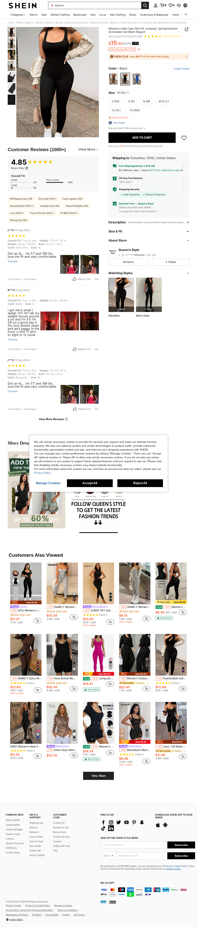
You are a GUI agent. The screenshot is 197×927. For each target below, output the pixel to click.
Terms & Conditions (67, 910)
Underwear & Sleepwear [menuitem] (154, 14)
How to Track (36, 841)
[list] (125, 825)
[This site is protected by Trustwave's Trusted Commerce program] (103, 902)
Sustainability (13, 825)
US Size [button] (121, 92)
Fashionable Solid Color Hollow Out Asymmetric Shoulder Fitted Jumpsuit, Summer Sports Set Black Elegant (171, 678)
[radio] (113, 79)
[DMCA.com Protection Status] (112, 902)
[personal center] (155, 5)
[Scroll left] (181, 14)
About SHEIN (13, 820)
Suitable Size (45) (49, 205)
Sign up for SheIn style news (119, 838)
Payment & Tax (61, 827)
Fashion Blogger (14, 829)
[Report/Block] (96, 279)
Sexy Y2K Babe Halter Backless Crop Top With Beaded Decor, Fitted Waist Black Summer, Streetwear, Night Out (171, 746)
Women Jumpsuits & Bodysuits (71, 22)
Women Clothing (44, 22)
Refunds (33, 832)
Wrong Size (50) (18, 220)
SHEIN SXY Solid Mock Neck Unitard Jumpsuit (99, 610)
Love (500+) (16, 213)
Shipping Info (36, 823)
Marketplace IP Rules (17, 914)
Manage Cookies (63, 905)
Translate (13, 261)
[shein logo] (23, 5)
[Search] (145, 5)
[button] (178, 5)
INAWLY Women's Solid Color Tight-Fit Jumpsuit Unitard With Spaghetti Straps (135, 606)
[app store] (158, 826)
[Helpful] (74, 279)
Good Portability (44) (77, 205)
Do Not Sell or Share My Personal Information (29, 910)
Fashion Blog (13, 852)
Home (11, 22)
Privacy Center (13, 905)
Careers (10, 838)
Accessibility (52, 914)
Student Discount (15, 843)
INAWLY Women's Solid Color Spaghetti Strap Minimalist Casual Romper (62, 606)
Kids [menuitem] (93, 14)
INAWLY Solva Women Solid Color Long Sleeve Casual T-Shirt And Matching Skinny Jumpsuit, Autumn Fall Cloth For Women (26, 678)
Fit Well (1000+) (69, 213)
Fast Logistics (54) (73, 198)
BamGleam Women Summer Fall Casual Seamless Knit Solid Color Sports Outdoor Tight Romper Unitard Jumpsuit (135, 750)
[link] (163, 5)
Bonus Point (59, 832)
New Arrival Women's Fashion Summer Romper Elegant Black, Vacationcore (62, 678)
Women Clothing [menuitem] (60, 14)
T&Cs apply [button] (125, 181)
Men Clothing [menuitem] (117, 14)
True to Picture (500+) (42, 213)
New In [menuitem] (34, 14)
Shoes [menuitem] (132, 14)
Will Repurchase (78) (21, 198)
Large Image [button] (181, 68)
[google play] (165, 826)
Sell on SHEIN (36, 855)
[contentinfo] (147, 892)
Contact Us (59, 823)
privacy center (173, 869)
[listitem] (121, 295)
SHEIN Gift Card (61, 846)
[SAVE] (184, 137)
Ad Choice (79, 914)
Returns (33, 827)
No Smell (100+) (47, 198)
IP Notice (37, 914)
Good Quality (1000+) (21, 205)
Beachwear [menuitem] (80, 14)
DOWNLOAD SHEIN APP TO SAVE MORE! (174, 816)
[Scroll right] (185, 14)
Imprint (66, 914)
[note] (26, 602)
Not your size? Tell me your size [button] (126, 128)
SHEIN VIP (35, 850)
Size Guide (35, 846)
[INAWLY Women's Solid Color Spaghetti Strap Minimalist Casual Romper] (62, 583)
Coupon (57, 841)
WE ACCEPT (107, 883)
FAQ (55, 850)
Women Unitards (99, 22)
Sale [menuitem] (44, 14)
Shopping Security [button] (129, 189)
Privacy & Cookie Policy (175, 866)
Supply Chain (13, 834)
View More (98, 775)
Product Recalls (61, 836)
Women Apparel (24, 22)
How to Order (36, 836)
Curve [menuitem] (102, 14)
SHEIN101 (11, 848)
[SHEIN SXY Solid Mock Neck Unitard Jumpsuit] (98, 583)
